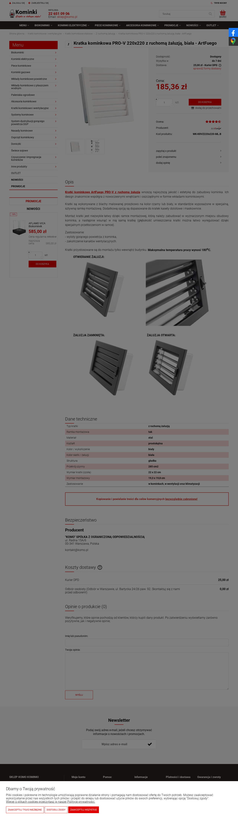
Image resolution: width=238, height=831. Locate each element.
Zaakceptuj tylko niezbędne (25, 809)
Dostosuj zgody (56, 809)
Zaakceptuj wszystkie (83, 809)
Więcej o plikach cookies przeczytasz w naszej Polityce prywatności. (50, 801)
